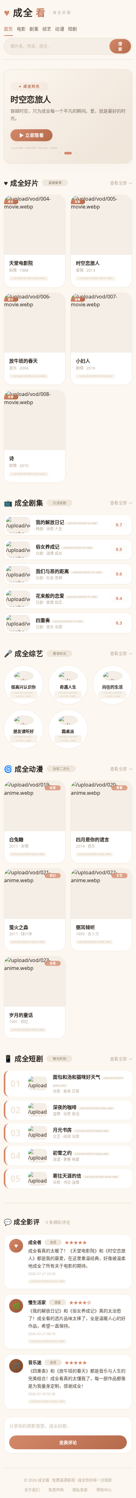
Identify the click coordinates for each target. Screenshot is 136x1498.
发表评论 (68, 1442)
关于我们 (32, 1490)
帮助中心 (104, 1490)
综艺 (47, 29)
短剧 (72, 29)
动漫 (59, 29)
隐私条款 (80, 1490)
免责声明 (56, 1490)
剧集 (34, 29)
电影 (21, 29)
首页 (8, 29)
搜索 (120, 47)
